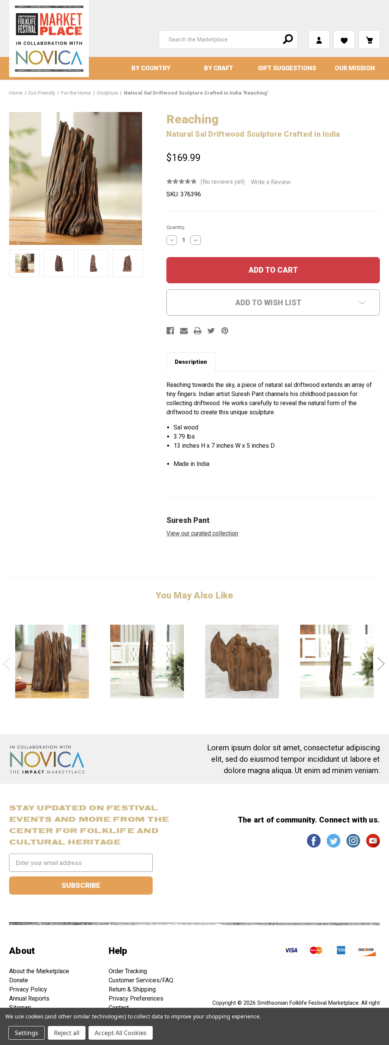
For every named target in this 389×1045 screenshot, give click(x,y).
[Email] (184, 331)
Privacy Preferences (136, 998)
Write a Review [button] (271, 182)
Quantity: (175, 227)
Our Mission (355, 68)
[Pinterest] (225, 331)
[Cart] (369, 39)
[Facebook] (170, 331)
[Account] (319, 39)
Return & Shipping (132, 989)
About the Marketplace (39, 971)
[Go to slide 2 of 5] (380, 663)
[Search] (287, 39)
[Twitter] (211, 331)
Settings (26, 1033)
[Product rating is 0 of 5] (181, 181)
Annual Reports (29, 998)
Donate (18, 980)
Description (191, 361)
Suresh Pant (188, 520)
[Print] (197, 331)
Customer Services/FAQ (141, 980)
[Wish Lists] (344, 39)
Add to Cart (52, 661)
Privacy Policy (28, 989)
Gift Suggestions (287, 68)
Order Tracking (128, 971)
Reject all (66, 1033)
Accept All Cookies (121, 1033)
